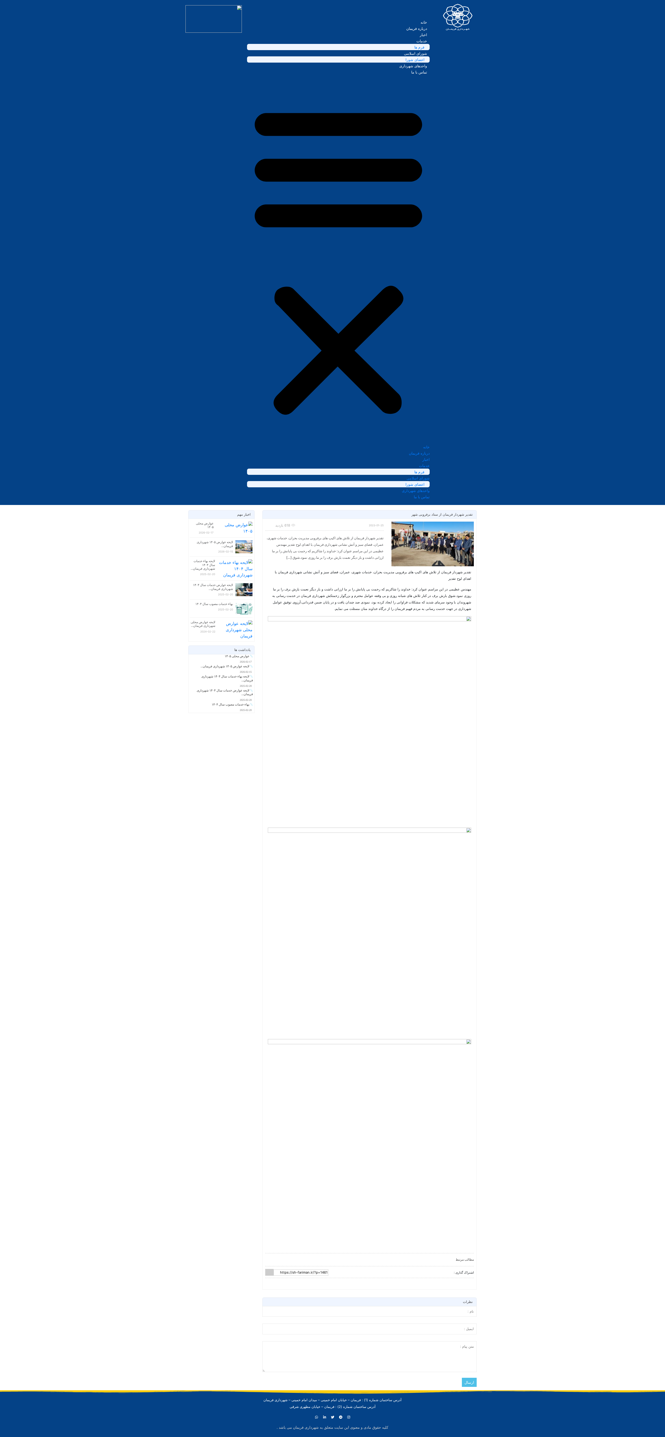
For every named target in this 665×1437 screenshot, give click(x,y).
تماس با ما (419, 72)
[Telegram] (340, 1417)
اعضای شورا (414, 59)
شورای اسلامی (415, 53)
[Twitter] (332, 1417)
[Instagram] (348, 1417)
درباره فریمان (416, 28)
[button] (338, 259)
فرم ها (419, 47)
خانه (424, 22)
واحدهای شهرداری (413, 66)
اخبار (423, 34)
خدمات (421, 41)
